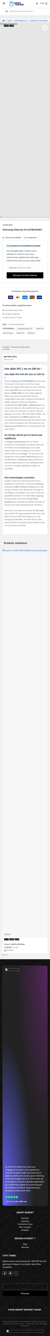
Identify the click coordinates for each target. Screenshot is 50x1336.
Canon (7, 934)
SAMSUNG (8, 224)
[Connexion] (37, 4)
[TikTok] (5, 1273)
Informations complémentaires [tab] (20, 347)
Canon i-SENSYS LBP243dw (14, 944)
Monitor (31, 333)
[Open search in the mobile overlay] (25, 11)
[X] (16, 1273)
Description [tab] (6, 347)
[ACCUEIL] (3, 21)
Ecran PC (20, 333)
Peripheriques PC (25, 329)
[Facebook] (10, 1273)
